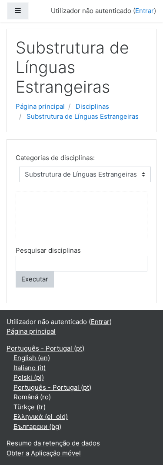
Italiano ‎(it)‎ (29, 368)
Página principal (40, 106)
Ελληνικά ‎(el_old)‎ (40, 416)
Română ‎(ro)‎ (32, 397)
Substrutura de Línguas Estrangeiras (83, 116)
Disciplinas (92, 106)
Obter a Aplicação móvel (44, 453)
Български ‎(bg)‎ (37, 426)
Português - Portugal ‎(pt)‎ (45, 348)
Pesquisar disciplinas (48, 250)
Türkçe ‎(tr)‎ (29, 407)
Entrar (144, 11)
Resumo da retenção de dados (53, 443)
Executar (34, 279)
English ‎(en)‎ (31, 358)
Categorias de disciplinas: (55, 158)
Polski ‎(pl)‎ (28, 377)
